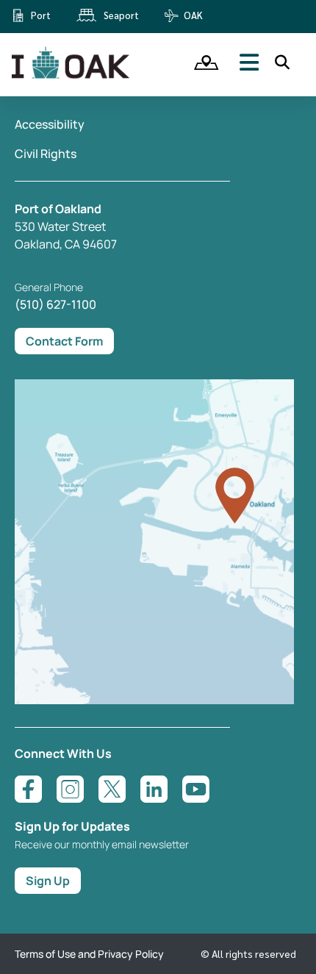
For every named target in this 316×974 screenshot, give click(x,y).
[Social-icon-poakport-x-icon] (112, 789)
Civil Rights (45, 154)
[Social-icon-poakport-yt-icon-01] (195, 789)
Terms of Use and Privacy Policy (89, 954)
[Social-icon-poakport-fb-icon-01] (28, 789)
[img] (201, 62)
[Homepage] (72, 76)
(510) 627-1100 (55, 304)
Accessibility (50, 124)
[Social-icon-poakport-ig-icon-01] (70, 789)
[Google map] (154, 700)
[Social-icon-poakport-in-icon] (154, 789)
